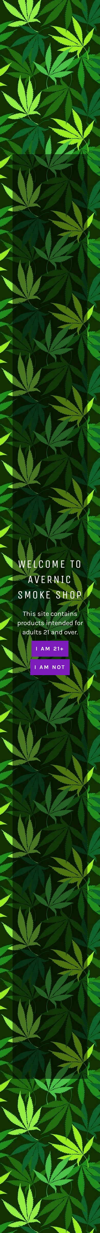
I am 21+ (50, 648)
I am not (49, 667)
